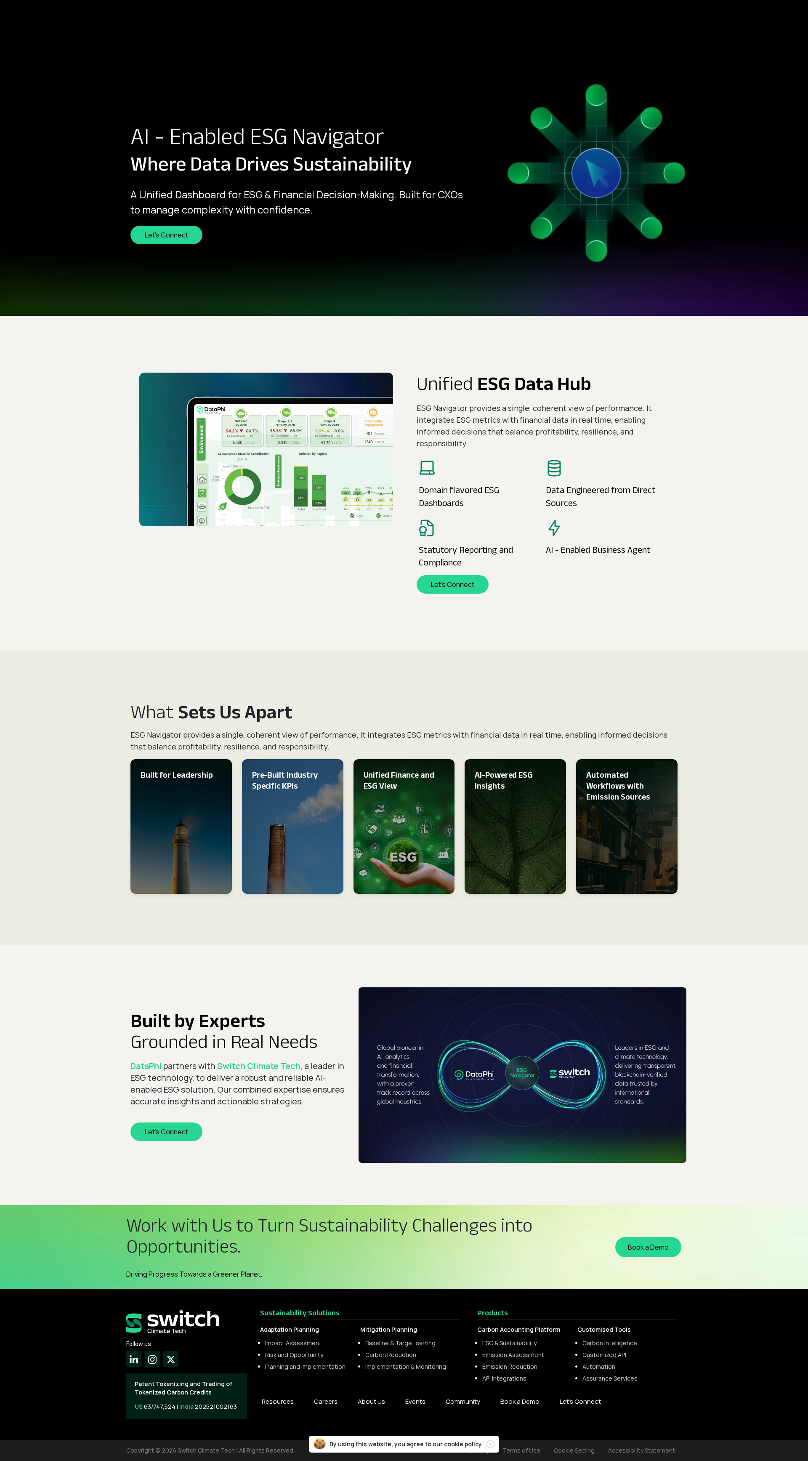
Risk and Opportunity (294, 1355)
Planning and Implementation (305, 1366)
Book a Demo (520, 1401)
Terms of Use (521, 1450)
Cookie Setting (574, 1450)
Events (415, 1401)
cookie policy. (463, 1444)
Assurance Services (610, 1378)
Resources (278, 1401)
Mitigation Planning (388, 1329)
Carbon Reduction (390, 1355)
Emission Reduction (509, 1366)
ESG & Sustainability (509, 1343)
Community (463, 1401)
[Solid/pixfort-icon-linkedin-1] (133, 1359)
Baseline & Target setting (400, 1343)
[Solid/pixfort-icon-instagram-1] (152, 1359)
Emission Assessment (513, 1355)
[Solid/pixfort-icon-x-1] (170, 1359)
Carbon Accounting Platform (518, 1329)
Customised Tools (604, 1329)
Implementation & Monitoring (405, 1366)
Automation (598, 1366)
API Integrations (504, 1378)
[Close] (490, 1444)
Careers (326, 1401)
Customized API (604, 1355)
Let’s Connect (580, 1401)
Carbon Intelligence (609, 1343)
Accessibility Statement (641, 1450)
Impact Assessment (293, 1343)
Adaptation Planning (289, 1329)
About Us (371, 1401)
